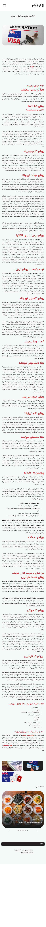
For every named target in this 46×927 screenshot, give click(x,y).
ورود (22, 852)
